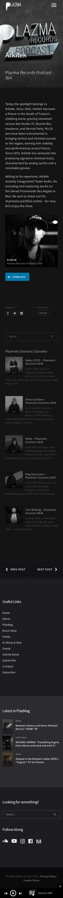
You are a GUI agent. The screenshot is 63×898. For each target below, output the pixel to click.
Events (6, 648)
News (18, 720)
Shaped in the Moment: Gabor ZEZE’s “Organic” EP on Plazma (37, 760)
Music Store (9, 631)
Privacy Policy (48, 876)
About (6, 619)
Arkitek (43, 313)
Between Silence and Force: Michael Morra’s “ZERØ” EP (36, 727)
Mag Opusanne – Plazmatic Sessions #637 (40, 475)
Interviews (21, 737)
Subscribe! (9, 672)
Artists (6, 636)
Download (19, 276)
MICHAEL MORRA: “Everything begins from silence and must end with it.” (37, 743)
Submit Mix (9, 660)
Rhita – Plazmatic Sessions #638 (36, 440)
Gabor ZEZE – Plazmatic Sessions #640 (40, 361)
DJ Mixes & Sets (11, 642)
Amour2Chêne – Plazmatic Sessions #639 (40, 401)
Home (6, 613)
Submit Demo (10, 654)
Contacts (7, 666)
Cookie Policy (31, 880)
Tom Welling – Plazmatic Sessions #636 (40, 511)
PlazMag (7, 625)
